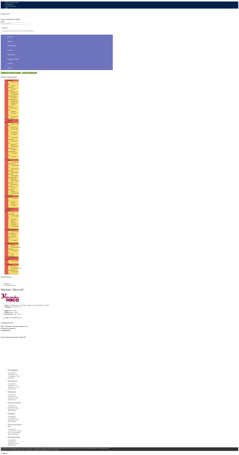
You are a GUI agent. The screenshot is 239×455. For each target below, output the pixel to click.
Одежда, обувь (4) (11, 86)
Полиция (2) (14, 132)
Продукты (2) (12, 114)
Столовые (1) (12, 206)
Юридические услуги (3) (13, 173)
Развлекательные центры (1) (14, 248)
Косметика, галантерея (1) (12, 98)
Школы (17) (14, 127)
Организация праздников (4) (13, 176)
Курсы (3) (13, 179)
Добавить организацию (11, 2)
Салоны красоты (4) (11, 213)
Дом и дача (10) (12, 108)
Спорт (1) (13, 222)
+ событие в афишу (10, 6)
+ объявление (8, 4)
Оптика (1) (13, 224)
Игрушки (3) (14, 101)
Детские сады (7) (13, 129)
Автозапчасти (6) (13, 82)
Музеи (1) (13, 144)
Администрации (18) (13, 124)
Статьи (10, 50)
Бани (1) (13, 221)
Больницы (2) (12, 135)
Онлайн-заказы (13, 59)
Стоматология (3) (13, 227)
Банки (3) (13, 266)
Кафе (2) (13, 201)
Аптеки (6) (13, 219)
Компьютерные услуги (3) (13, 181)
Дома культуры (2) (11, 255)
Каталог (10, 37)
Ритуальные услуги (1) (12, 185)
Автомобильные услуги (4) (14, 169)
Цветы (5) (13, 111)
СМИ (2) (13, 191)
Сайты (9, 68)
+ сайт (6, 8)
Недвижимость (11, 230)
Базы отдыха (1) (13, 251)
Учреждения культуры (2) (13, 147)
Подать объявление (29, 73)
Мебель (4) (14, 92)
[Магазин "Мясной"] (10, 302)
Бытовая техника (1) (11, 89)
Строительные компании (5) (13, 232)
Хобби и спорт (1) (11, 105)
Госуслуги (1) (12, 157)
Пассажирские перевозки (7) (13, 162)
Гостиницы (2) (12, 241)
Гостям (9, 63)
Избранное (5, 328)
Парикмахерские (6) (14, 216)
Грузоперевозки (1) (14, 166)
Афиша (9, 41)
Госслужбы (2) (12, 154)
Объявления (11, 46)
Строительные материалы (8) (13, 95)
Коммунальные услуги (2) (13, 193)
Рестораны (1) (12, 199)
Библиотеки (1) (12, 141)
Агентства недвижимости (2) (12, 236)
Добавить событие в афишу (11, 73)
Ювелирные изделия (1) (13, 117)
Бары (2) (13, 203)
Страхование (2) (13, 272)
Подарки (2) (14, 103)
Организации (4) (13, 262)
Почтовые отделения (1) (12, 150)
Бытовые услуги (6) (12, 188)
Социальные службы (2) (13, 138)
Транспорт (11, 55)
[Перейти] (11, 413)
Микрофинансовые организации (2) (14, 269)
